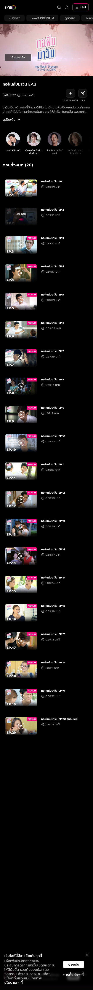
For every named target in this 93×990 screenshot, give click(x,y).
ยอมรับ (73, 964)
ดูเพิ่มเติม (9, 120)
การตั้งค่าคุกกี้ (73, 974)
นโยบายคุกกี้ (13, 982)
